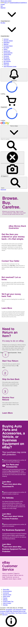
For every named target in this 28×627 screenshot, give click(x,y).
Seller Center (6, 596)
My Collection (7, 61)
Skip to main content (6, 1)
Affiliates (5, 600)
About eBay (6, 589)
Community (6, 593)
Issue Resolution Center (10, 66)
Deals (15, 2)
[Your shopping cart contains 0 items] (12, 105)
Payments (6, 56)
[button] (14, 183)
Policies (5, 598)
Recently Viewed (8, 41)
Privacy (24, 609)
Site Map (5, 605)
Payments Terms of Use (19, 611)
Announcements (7, 591)
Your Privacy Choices (21, 613)
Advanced (3, 189)
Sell (2, 6)
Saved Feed (7, 51)
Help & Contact (7, 603)
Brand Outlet (20, 2)
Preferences (7, 59)
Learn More (7, 308)
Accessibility (9, 609)
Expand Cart (4, 107)
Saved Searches (8, 53)
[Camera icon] (12, 169)
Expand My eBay (5, 36)
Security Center (7, 594)
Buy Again (6, 47)
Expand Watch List (5, 21)
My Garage (6, 58)
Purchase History (8, 46)
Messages (6, 63)
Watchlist (6, 44)
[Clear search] (12, 157)
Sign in (6, 2)
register (12, 2)
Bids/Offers (6, 42)
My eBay (12, 265)
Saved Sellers (7, 54)
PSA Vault (6, 65)
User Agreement (17, 609)
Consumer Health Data (6, 611)
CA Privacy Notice (10, 613)
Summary (6, 39)
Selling (5, 49)
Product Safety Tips (8, 601)
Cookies (2, 613)
